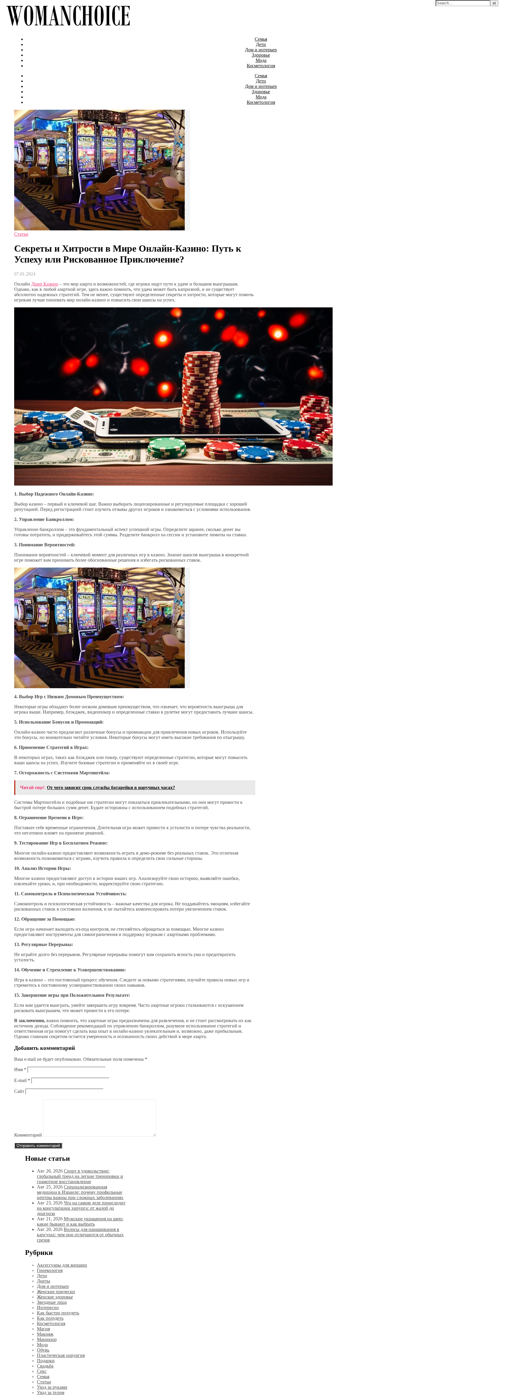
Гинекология (50, 1270)
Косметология (261, 65)
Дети (261, 44)
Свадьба (45, 1365)
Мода (261, 60)
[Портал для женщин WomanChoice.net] (68, 29)
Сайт (19, 1091)
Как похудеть (50, 1318)
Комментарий (28, 1134)
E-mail (22, 1080)
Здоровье (261, 55)
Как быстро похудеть (58, 1312)
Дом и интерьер (261, 49)
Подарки (46, 1360)
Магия (43, 1328)
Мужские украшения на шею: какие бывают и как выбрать (80, 1221)
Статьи (21, 234)
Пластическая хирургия (61, 1355)
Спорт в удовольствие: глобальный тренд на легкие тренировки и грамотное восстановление (80, 1176)
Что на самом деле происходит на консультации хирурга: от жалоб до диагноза (81, 1208)
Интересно (48, 1307)
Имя (20, 1069)
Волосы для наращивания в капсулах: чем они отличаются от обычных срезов (80, 1234)
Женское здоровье (55, 1296)
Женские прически (56, 1291)
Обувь (43, 1350)
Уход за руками (52, 1387)
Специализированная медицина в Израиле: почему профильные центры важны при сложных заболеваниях (80, 1192)
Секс (42, 1371)
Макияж (45, 1334)
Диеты (43, 1280)
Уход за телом (50, 1392)
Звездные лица (52, 1302)
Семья (261, 39)
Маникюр (47, 1339)
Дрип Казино (44, 283)
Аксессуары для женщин (62, 1265)
